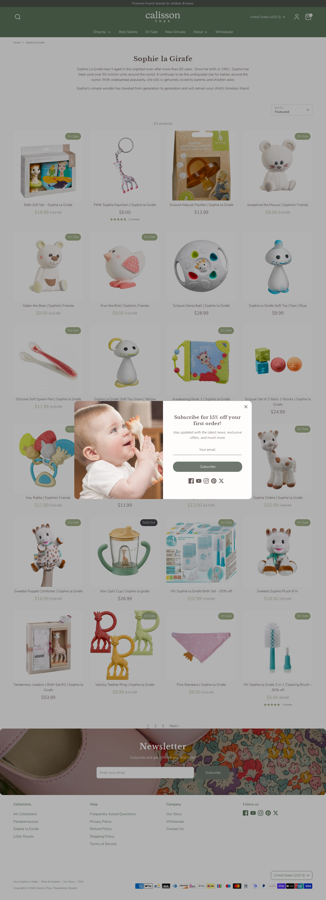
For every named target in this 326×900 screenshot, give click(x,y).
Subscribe (207, 466)
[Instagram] (206, 481)
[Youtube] (198, 481)
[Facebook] (191, 481)
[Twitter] (221, 481)
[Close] (246, 407)
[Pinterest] (213, 481)
